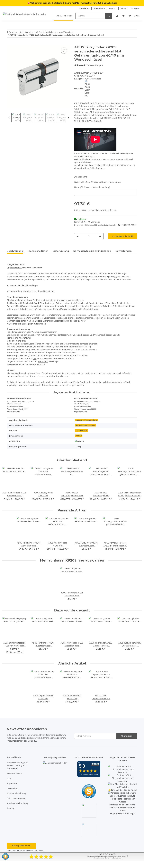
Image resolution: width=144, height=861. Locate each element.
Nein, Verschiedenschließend (86, 420)
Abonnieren (126, 736)
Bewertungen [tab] (123, 251)
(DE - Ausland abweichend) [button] (104, 225)
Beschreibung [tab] (15, 251)
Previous (9, 118)
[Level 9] (79, 441)
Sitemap (10, 808)
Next (68, 118)
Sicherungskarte (102, 103)
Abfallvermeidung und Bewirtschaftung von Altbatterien (17, 765)
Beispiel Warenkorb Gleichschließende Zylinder (75, 309)
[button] (117, 16)
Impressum (12, 783)
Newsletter (84, 8)
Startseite (135, 8)
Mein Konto (99, 8)
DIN (118, 118)
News (123, 8)
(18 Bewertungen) (94, 65)
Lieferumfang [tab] (61, 251)
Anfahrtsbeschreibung (17, 803)
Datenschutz (13, 788)
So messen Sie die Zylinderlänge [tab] (92, 251)
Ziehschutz (43, 361)
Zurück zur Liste (15, 32)
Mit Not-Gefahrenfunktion (85, 425)
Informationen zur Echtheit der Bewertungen (107, 858)
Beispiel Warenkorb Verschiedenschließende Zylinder (60, 320)
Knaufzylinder (113, 115)
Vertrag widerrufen (21, 845)
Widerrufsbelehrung (16, 793)
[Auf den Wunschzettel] (64, 51)
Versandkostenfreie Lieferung (102, 210)
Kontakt (112, 8)
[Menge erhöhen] (100, 236)
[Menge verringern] (77, 236)
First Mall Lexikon (15, 773)
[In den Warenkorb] (9, 43)
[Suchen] (108, 16)
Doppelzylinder (118, 103)
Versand (41, 850)
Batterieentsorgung (16, 798)
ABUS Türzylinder (93, 78)
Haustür (79, 436)
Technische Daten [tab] (38, 251)
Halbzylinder (100, 115)
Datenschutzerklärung (55, 735)
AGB (9, 778)
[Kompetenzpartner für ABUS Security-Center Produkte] (122, 797)
